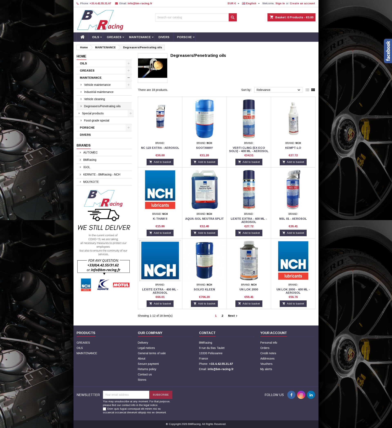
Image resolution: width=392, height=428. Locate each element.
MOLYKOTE (90, 181)
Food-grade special (96, 120)
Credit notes (268, 353)
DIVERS (163, 37)
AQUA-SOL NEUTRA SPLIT (204, 218)
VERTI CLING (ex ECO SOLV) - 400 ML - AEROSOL (248, 149)
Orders (265, 348)
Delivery (143, 342)
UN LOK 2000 (248, 289)
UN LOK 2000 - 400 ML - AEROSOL (293, 291)
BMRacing (89, 159)
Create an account (302, 3)
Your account (273, 333)
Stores (142, 379)
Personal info (268, 342)
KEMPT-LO (293, 147)
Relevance (279, 90)
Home (81, 56)
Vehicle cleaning (94, 99)
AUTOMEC (90, 152)
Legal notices (146, 348)
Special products (93, 113)
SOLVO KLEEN (204, 289)
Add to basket (160, 161)
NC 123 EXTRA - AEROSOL (160, 147)
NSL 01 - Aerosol (293, 218)
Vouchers (266, 363)
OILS (95, 37)
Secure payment (148, 363)
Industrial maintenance (99, 92)
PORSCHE (184, 37)
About (141, 358)
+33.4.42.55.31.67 (100, 3)
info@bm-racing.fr (140, 3)
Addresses (267, 358)
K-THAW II (160, 218)
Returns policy (147, 369)
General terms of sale (152, 353)
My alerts (266, 369)
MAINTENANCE (140, 37)
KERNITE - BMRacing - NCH (101, 174)
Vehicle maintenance (97, 84)
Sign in (280, 3)
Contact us (145, 374)
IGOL (86, 167)
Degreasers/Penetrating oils (102, 106)
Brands (84, 145)
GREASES (114, 37)
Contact (207, 333)
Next (233, 316)
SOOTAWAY (204, 147)
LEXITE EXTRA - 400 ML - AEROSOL (249, 220)
